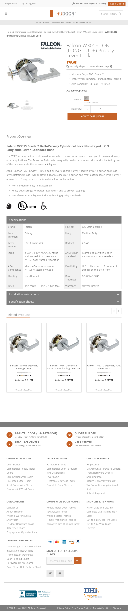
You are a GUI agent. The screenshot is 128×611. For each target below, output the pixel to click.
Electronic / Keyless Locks (60, 480)
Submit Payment (95, 493)
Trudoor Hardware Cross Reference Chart (20, 526)
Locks (47, 31)
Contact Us (12, 507)
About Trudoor (14, 511)
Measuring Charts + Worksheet (23, 546)
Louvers (90, 528)
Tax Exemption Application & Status (102, 487)
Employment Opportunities (21, 532)
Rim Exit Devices (55, 472)
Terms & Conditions (102, 608)
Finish (77, 99)
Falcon (28, 226)
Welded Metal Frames (58, 515)
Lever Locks (52, 476)
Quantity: (76, 109)
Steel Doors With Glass (19, 485)
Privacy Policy (63, 608)
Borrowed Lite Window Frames (63, 524)
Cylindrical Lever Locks (63, 31)
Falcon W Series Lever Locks (89, 31)
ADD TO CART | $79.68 (92, 116)
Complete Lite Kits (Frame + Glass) (101, 513)
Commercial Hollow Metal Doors (20, 470)
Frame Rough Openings (19, 554)
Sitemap (117, 608)
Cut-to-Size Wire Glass (98, 524)
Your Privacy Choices (81, 608)
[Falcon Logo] (51, 45)
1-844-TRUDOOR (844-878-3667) (90, 3)
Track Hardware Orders (99, 472)
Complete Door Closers (59, 485)
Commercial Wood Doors (20, 489)
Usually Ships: (89, 66)
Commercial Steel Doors (19, 476)
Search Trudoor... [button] (109, 13)
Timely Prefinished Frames (61, 519)
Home (9, 31)
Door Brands (13, 464)
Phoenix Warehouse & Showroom (18, 518)
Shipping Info (94, 476)
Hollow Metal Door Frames (61, 507)
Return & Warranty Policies (101, 480)
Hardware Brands (56, 464)
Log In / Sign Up (28, 3)
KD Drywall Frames (57, 511)
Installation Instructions (24, 294)
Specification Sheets (21, 301)
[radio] (86, 97)
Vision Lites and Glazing (99, 507)
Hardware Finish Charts (19, 562)
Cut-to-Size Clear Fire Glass (101, 519)
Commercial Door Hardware (28, 31)
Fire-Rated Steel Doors (18, 480)
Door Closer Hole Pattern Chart (23, 567)
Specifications (17, 220)
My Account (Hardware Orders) (103, 468)
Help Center (11, 3)
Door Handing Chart (17, 558)
